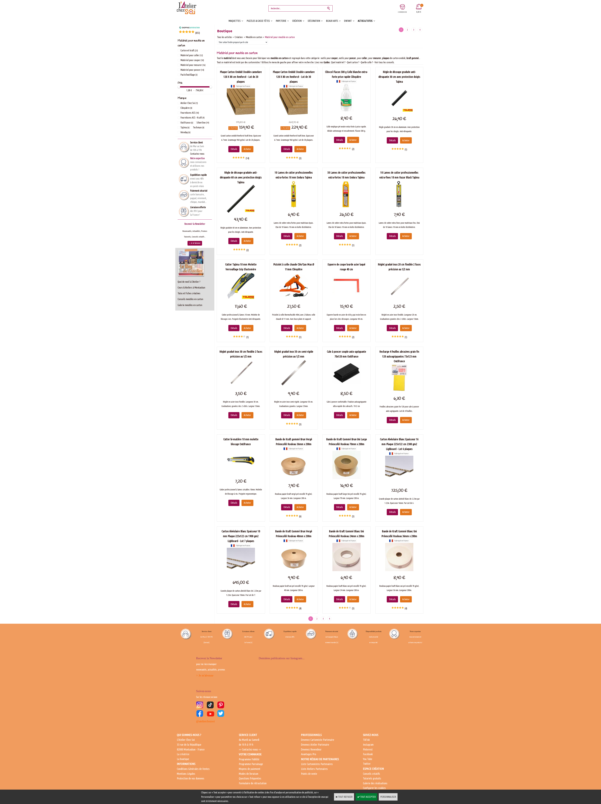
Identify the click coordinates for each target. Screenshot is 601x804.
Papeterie (281, 20)
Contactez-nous (197, 153)
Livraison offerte (198, 207)
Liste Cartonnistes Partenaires (317, 763)
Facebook (368, 754)
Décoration (314, 20)
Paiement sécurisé (198, 190)
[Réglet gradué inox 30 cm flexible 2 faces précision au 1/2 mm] (241, 386)
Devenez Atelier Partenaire (315, 744)
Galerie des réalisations (375, 783)
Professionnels (311, 735)
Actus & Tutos (365, 20)
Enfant (348, 20)
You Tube (367, 758)
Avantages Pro (308, 754)
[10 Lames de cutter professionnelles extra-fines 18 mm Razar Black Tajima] (399, 207)
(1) (406, 149)
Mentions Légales (186, 773)
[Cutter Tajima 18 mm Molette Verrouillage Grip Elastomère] (241, 299)
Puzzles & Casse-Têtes (258, 20)
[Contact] (206, 642)
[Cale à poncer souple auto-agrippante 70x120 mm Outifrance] (346, 386)
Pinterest (368, 749)
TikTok (366, 739)
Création (297, 20)
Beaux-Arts (332, 20)
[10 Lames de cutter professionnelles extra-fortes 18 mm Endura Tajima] (294, 207)
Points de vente (309, 773)
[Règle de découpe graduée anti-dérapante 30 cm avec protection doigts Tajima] (399, 111)
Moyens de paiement (249, 768)
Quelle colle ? (367, 62)
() (197, 32)
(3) (300, 158)
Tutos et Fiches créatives (189, 293)
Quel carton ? (353, 62)
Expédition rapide (198, 174)
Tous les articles (224, 37)
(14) (247, 158)
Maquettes (235, 20)
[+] (251, 642)
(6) (300, 516)
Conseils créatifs (371, 773)
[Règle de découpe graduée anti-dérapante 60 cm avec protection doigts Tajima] (241, 212)
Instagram (368, 744)
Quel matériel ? (338, 62)
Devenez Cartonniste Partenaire (317, 739)
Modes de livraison (248, 773)
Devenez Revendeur (311, 749)
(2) (353, 149)
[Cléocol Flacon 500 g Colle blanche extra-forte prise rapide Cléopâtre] (346, 110)
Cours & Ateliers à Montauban (191, 287)
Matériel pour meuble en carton (280, 37)
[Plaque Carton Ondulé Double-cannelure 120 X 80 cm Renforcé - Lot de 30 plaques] (294, 115)
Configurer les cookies (374, 787)
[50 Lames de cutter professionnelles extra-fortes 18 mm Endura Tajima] (346, 207)
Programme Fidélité (249, 759)
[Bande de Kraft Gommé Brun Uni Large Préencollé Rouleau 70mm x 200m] (346, 478)
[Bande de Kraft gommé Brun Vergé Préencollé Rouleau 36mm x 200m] (294, 478)
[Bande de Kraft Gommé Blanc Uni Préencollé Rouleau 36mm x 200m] (399, 570)
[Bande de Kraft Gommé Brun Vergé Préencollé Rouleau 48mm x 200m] (294, 570)
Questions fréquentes (250, 778)
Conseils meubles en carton (190, 299)
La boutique (183, 758)
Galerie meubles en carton (190, 305)
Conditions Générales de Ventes (193, 768)
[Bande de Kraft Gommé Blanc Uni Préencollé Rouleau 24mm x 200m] (346, 570)
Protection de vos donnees (190, 778)
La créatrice (183, 754)
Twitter (367, 763)
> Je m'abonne (204, 675)
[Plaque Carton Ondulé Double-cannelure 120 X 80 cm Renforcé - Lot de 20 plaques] (241, 115)
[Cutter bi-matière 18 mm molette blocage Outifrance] (241, 473)
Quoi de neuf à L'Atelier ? (189, 281)
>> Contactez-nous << (250, 749)
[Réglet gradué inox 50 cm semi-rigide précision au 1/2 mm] (294, 386)
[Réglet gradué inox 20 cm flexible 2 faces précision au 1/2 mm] (399, 299)
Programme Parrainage (251, 763)
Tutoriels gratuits (372, 778)
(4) (300, 608)
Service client (196, 142)
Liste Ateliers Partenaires (314, 768)
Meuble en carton (254, 37)
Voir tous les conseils (384, 62)
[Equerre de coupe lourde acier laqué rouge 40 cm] (346, 299)
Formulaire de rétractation (253, 783)
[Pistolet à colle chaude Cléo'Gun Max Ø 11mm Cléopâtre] (294, 299)
